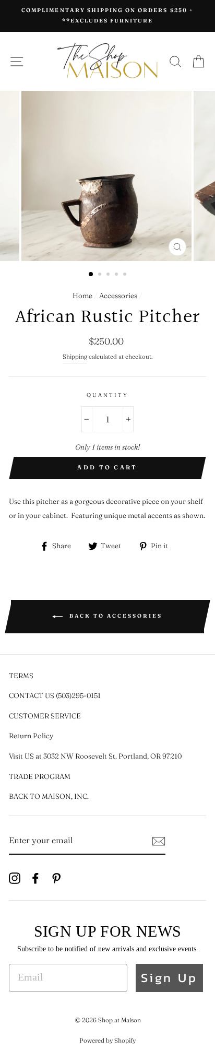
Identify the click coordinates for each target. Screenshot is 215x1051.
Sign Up (169, 978)
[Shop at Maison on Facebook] (35, 877)
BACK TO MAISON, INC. (49, 796)
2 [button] (100, 275)
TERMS (21, 675)
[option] (107, 16)
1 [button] (91, 274)
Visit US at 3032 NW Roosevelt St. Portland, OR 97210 (95, 756)
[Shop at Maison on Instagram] (14, 877)
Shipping (75, 356)
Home (82, 295)
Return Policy (31, 735)
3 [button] (109, 275)
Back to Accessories (114, 616)
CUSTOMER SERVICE (45, 716)
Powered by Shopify (107, 1040)
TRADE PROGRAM (39, 776)
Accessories (118, 295)
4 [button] (117, 275)
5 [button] (125, 275)
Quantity (107, 395)
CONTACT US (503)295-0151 (55, 695)
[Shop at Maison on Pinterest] (56, 877)
